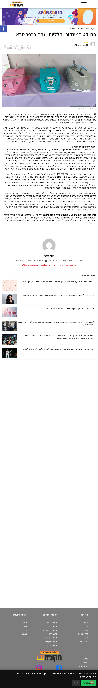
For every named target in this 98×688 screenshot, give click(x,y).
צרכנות (24, 634)
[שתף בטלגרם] (28, 47)
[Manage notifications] (92, 682)
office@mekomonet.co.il (33, 265)
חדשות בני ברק (52, 622)
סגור (76, 683)
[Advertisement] (69, 481)
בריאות (85, 626)
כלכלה (85, 637)
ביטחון (86, 622)
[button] (3, 28)
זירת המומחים (83, 634)
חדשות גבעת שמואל (50, 630)
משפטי (24, 622)
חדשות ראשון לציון (51, 641)
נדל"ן (25, 626)
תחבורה (85, 662)
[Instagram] (39, 668)
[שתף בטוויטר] (22, 47)
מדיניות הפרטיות (88, 677)
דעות (86, 630)
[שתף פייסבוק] (5, 47)
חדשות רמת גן (52, 645)
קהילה (85, 658)
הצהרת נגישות (83, 641)
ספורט (24, 630)
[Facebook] (58, 668)
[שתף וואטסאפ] (16, 47)
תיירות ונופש (83, 666)
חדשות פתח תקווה (50, 637)
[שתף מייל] (10, 47)
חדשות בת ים (52, 626)
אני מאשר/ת (88, 683)
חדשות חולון (53, 634)
